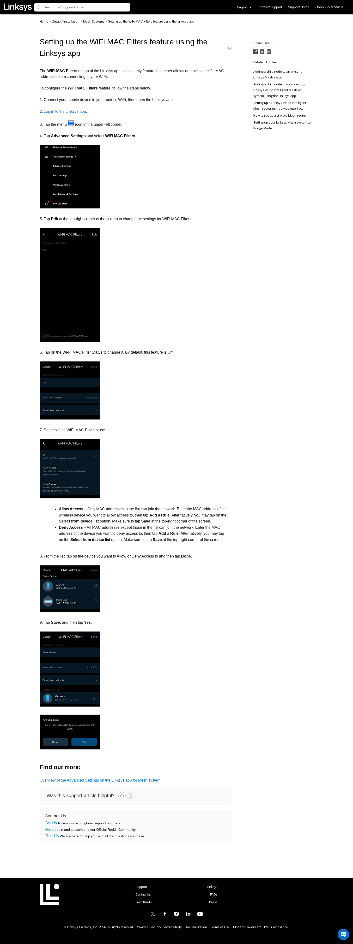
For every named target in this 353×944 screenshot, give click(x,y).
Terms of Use (220, 927)
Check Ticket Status (329, 7)
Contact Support (270, 7)
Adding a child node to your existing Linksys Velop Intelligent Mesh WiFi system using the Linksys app (279, 90)
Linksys (50, 894)
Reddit (50, 829)
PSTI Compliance (276, 927)
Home (44, 21)
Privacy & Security (148, 927)
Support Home (298, 7)
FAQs (214, 894)
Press (213, 902)
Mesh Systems (94, 21)
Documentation (196, 927)
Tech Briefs (143, 902)
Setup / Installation (66, 21)
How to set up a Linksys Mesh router (279, 115)
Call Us (51, 822)
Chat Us (52, 835)
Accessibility (173, 927)
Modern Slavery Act (247, 927)
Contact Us (143, 894)
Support (141, 887)
